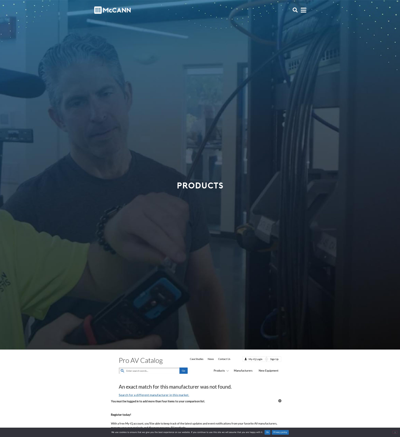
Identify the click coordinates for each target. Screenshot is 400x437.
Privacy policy (280, 432)
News (211, 358)
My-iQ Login (255, 359)
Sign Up (274, 359)
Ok (267, 432)
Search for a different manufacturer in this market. (154, 395)
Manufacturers (243, 370)
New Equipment (268, 370)
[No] (395, 432)
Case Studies (196, 358)
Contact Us (224, 358)
